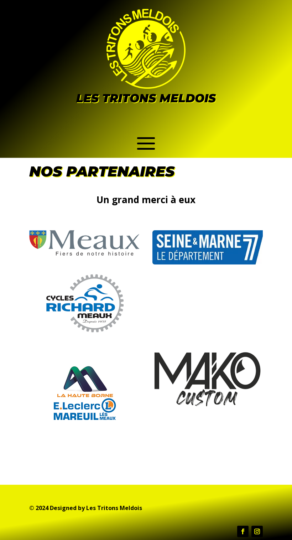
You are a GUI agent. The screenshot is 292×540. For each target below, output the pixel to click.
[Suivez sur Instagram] (257, 531)
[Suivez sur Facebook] (243, 531)
